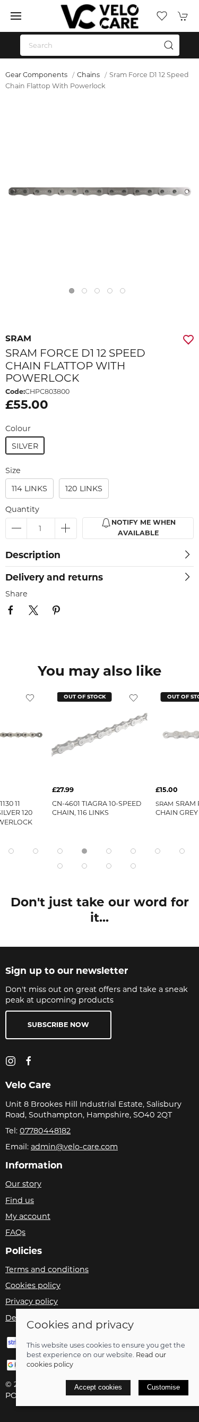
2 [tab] (87, 293)
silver (25, 446)
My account (27, 1216)
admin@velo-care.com (74, 1146)
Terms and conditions (47, 1269)
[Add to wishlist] (30, 697)
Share (16, 594)
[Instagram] (10, 1061)
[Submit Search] (168, 45)
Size (13, 470)
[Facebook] (28, 1061)
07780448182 (45, 1130)
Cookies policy (32, 1285)
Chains (88, 75)
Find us (19, 1200)
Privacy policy (31, 1301)
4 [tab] (112, 293)
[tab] (11, 851)
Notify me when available (143, 527)
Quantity (22, 509)
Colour (18, 428)
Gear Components (36, 75)
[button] (16, 16)
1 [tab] (74, 293)
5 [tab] (125, 293)
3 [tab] (99, 293)
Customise (163, 1387)
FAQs (15, 1232)
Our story (23, 1184)
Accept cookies (98, 1387)
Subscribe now (58, 1025)
